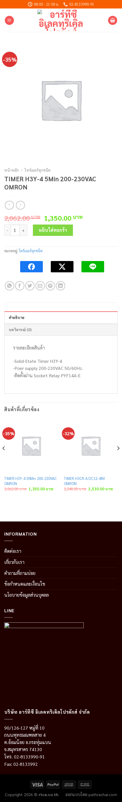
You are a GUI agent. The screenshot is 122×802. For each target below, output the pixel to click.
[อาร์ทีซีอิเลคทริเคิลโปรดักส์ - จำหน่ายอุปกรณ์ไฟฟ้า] (61, 20)
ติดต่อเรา (12, 551)
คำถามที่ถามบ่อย (19, 573)
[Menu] (9, 20)
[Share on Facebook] (19, 285)
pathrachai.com (103, 794)
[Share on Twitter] (30, 285)
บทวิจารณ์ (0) (20, 329)
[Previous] (4, 459)
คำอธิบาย (17, 317)
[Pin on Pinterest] (50, 285)
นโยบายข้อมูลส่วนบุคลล (26, 595)
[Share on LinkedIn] (60, 285)
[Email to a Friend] (40, 285)
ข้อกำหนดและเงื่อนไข (24, 584)
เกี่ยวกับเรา (14, 562)
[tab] (61, 317)
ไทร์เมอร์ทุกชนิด (38, 170)
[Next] (118, 459)
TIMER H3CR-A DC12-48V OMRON (84, 481)
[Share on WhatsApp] (9, 285)
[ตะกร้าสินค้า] (112, 20)
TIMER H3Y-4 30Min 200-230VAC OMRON (30, 481)
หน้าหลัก (11, 170)
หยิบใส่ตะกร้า (53, 230)
